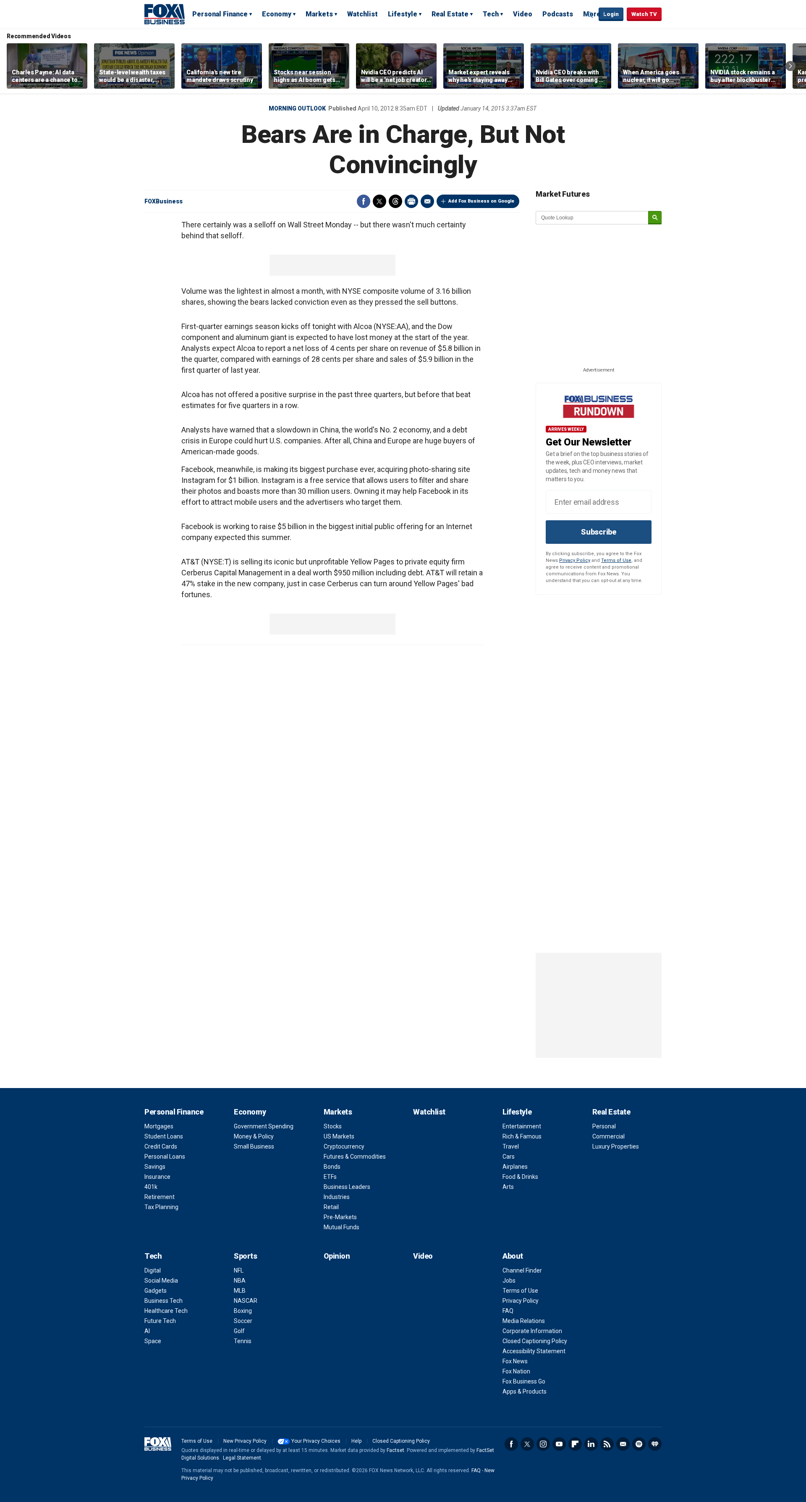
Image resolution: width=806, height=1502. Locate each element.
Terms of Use (616, 560)
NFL (238, 1270)
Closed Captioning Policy (534, 1341)
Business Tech (163, 1300)
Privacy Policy (574, 560)
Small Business (254, 1146)
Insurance (157, 1176)
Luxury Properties (615, 1146)
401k (150, 1186)
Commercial (608, 1136)
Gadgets (155, 1290)
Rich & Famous (522, 1136)
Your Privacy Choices (315, 1441)
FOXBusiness (163, 201)
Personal (604, 1126)
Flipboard (575, 1444)
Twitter (379, 201)
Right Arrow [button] (790, 66)
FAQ (507, 1310)
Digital (152, 1270)
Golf (239, 1331)
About (512, 1256)
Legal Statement (242, 1458)
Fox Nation (516, 1371)
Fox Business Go (523, 1381)
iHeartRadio (655, 1444)
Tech (491, 14)
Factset (395, 1450)
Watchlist (362, 14)
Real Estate (450, 14)
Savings (154, 1166)
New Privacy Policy (245, 1441)
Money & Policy (254, 1136)
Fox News (515, 1361)
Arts (508, 1186)
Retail (331, 1207)
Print (411, 201)
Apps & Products (524, 1391)
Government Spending (263, 1126)
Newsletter (623, 1444)
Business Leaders (347, 1186)
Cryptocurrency (344, 1146)
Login (611, 14)
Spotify (639, 1444)
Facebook (363, 201)
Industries (337, 1197)
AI (147, 1331)
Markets (319, 14)
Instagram (543, 1444)
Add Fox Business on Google (481, 201)
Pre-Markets (340, 1217)
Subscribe (598, 531)
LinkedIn (591, 1444)
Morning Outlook (297, 108)
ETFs (330, 1176)
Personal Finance (220, 14)
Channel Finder (522, 1270)
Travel (510, 1146)
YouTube (559, 1444)
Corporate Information (532, 1331)
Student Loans (163, 1136)
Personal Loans (164, 1156)
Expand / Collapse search (590, 14)
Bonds (332, 1166)
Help (356, 1441)
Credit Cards (160, 1146)
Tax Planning (161, 1207)
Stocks (333, 1126)
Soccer (243, 1321)
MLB (240, 1290)
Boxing (243, 1310)
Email (427, 201)
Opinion (337, 1256)
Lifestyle (402, 14)
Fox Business (164, 13)
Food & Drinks (520, 1176)
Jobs (509, 1280)
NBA (240, 1280)
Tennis (242, 1341)
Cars (508, 1156)
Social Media (161, 1280)
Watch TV (644, 14)
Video (522, 14)
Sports (245, 1256)
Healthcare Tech (166, 1310)
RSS (607, 1444)
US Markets (339, 1136)
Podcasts (557, 14)
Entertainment (521, 1126)
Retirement (159, 1197)
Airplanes (515, 1166)
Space (152, 1341)
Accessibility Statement (533, 1351)
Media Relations (523, 1321)
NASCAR (245, 1300)
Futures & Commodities (355, 1156)
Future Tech (160, 1321)
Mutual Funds (341, 1227)
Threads (395, 201)
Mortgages (158, 1126)
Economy (276, 14)
